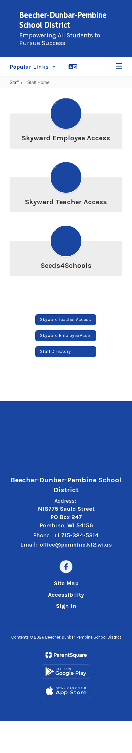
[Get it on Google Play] (66, 671)
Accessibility (66, 594)
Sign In (66, 605)
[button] (32, 66)
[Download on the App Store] (66, 691)
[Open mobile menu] (119, 66)
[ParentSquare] (66, 655)
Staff (14, 82)
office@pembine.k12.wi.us (76, 544)
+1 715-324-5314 (76, 535)
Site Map (66, 583)
